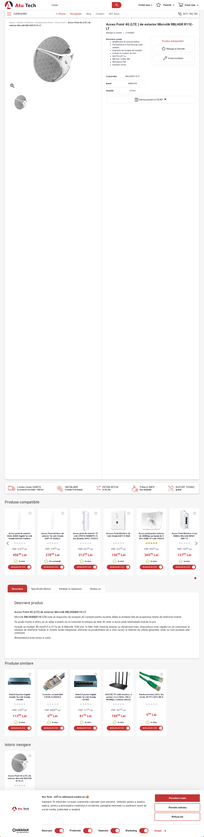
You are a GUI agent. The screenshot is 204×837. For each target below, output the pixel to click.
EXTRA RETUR (110, 488)
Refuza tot (177, 816)
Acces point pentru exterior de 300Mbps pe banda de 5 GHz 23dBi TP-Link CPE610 (151, 536)
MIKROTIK (132, 83)
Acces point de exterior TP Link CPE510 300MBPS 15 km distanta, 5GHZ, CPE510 (85, 536)
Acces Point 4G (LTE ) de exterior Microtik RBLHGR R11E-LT (20, 778)
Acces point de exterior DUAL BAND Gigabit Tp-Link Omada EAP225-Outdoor (19, 536)
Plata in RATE (147, 488)
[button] (146, 5)
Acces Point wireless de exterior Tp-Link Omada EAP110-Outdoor (52, 536)
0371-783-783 (190, 13)
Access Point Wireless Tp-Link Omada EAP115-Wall (118, 534)
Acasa (12, 22)
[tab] (195, 578)
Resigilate (76, 13)
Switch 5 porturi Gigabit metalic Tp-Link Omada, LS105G (85, 697)
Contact (100, 13)
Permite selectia (177, 807)
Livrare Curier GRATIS (30, 488)
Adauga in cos (18, 567)
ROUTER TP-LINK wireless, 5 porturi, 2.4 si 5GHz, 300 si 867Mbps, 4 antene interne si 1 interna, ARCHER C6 (118, 697)
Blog (88, 13)
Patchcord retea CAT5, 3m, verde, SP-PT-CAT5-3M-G (151, 695)
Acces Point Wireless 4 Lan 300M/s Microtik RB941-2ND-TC (184, 536)
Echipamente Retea (44, 22)
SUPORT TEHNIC (185, 488)
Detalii (158, 830)
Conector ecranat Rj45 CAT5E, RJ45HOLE (52, 695)
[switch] (87, 830)
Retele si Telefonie (25, 22)
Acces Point (60, 22)
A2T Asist (114, 13)
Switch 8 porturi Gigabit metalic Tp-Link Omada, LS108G (19, 697)
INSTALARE (73, 488)
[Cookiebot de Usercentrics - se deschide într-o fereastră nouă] (21, 830)
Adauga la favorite (175, 48)
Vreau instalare (175, 58)
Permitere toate (177, 798)
